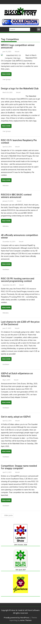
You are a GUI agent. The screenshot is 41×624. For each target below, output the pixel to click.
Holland (10, 410)
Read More (6, 74)
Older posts (8, 515)
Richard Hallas (31, 79)
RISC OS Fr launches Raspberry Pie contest (19, 141)
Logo (24, 79)
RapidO (8, 272)
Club (15, 131)
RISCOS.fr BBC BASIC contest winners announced (16, 195)
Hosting (3, 316)
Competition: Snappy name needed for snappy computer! (19, 467)
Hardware (6, 269)
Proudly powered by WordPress (16, 617)
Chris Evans (16, 408)
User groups (7, 79)
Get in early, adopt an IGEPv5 (16, 416)
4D (13, 269)
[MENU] (38, 29)
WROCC (19, 82)
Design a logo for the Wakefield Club (19, 88)
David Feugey (31, 185)
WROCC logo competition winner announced (18, 46)
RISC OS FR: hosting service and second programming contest (17, 279)
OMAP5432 (9, 367)
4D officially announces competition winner (19, 236)
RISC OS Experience (26, 410)
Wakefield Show (13, 134)
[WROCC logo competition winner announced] (12, 55)
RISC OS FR (10, 316)
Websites (6, 185)
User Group (5, 82)
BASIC (14, 226)
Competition (18, 79)
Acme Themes (26, 620)
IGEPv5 (3, 272)
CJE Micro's (18, 269)
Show (34, 410)
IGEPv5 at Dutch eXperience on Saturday (17, 374)
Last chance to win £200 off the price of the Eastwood (20, 323)
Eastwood (35, 269)
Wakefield (13, 82)
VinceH (17, 52)
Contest (23, 185)
